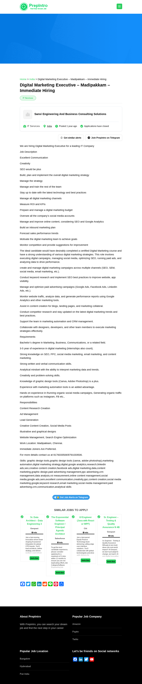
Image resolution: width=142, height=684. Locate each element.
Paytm (75, 632)
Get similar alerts (72, 138)
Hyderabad (25, 666)
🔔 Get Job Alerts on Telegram (72, 497)
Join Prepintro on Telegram (105, 138)
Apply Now (34, 558)
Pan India (24, 674)
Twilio (75, 639)
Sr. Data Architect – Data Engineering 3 (34, 520)
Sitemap (24, 631)
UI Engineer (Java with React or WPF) (85, 520)
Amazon (76, 624)
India (49, 126)
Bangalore (25, 659)
